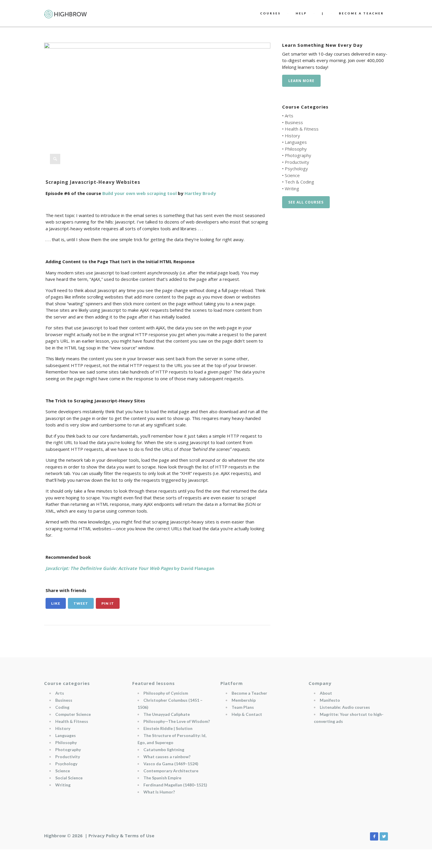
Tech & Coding (299, 182)
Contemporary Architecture (170, 770)
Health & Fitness (302, 129)
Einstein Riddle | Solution (167, 728)
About (326, 693)
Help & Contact (247, 714)
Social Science (69, 777)
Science (292, 175)
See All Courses (306, 202)
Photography (298, 155)
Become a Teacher (249, 693)
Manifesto (330, 700)
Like (55, 603)
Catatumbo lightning (163, 749)
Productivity (297, 162)
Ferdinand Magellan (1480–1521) (175, 784)
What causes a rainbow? (166, 756)
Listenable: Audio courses (345, 707)
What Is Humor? (159, 791)
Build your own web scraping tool (139, 193)
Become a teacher (361, 13)
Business (294, 122)
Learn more (301, 80)
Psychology (296, 168)
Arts (289, 116)
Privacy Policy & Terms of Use (121, 835)
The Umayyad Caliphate (166, 714)
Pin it (107, 603)
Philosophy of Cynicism (165, 693)
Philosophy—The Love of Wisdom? (176, 721)
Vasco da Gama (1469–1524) (170, 763)
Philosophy (296, 149)
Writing (292, 188)
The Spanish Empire (162, 777)
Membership (244, 700)
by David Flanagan (130, 568)
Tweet (80, 603)
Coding (62, 707)
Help (301, 13)
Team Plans (243, 707)
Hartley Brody (200, 193)
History (292, 136)
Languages (296, 142)
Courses (270, 13)
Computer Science (73, 714)
